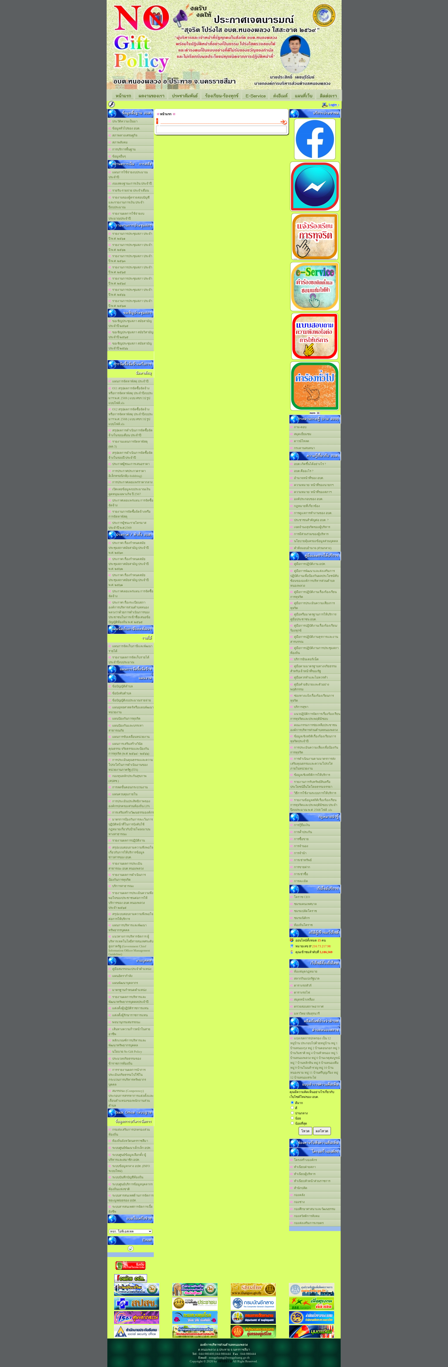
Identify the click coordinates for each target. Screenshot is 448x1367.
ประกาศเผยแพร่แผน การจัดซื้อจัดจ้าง (130, 503)
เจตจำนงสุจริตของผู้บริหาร (311, 527)
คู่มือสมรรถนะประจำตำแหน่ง (131, 969)
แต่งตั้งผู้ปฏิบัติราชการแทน (129, 1008)
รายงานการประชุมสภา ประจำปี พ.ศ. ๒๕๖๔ (130, 281)
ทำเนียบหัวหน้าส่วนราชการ (311, 1181)
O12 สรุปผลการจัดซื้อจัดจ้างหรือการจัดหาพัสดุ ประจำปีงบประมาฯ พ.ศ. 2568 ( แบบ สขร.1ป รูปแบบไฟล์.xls (130, 417)
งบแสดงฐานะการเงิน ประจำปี (131, 183)
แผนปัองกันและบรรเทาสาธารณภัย (125, 728)
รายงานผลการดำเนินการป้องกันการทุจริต (127, 877)
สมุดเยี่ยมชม (302, 434)
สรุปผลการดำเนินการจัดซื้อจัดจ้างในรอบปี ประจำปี (130, 455)
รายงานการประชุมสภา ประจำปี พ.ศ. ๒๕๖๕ (130, 270)
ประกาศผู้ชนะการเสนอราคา (130, 464)
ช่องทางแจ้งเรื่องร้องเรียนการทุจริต (312, 698)
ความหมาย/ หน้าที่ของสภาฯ (312, 492)
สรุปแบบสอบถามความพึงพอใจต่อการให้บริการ (130, 916)
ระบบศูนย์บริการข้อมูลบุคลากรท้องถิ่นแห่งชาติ (130, 1186)
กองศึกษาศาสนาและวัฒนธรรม (314, 1209)
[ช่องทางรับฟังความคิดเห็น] (315, 211)
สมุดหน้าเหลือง (304, 999)
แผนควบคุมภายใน (124, 794)
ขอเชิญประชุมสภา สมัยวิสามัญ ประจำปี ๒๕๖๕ (130, 334)
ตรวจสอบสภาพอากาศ (308, 1006)
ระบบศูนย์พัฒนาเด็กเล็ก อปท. (131, 1148)
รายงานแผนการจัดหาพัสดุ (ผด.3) (128, 444)
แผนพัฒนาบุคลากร (124, 983)
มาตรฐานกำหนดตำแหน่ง (129, 990)
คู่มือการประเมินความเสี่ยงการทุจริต (312, 605)
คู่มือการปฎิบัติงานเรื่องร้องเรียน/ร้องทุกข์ (314, 628)
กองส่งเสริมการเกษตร (308, 1223)
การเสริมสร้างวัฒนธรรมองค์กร (132, 812)
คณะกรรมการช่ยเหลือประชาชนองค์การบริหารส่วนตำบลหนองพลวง (314, 727)
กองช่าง (299, 1202)
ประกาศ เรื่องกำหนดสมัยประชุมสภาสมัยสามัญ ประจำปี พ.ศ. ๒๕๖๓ (128, 547)
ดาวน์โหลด (301, 441)
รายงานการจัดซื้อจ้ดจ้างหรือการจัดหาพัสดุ (129, 514)
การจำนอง (300, 846)
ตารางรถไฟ (301, 992)
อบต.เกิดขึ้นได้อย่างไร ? (309, 464)
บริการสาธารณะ (122, 886)
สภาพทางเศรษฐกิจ (124, 135)
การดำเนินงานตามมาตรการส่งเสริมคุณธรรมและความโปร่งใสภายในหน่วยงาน (313, 763)
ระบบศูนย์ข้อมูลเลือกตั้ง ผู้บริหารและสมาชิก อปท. (127, 1157)
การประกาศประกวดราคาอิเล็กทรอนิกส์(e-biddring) (127, 473)
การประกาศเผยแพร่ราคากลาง (132, 482)
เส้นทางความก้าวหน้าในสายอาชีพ (129, 1031)
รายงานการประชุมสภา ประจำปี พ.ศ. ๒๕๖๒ (130, 247)
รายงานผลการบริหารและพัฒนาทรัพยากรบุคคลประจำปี (128, 999)
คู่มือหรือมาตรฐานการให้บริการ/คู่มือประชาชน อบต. (313, 617)
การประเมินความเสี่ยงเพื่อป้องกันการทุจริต (314, 750)
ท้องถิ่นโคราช (303, 925)
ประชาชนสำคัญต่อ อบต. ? (311, 520)
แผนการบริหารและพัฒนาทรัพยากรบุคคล (127, 927)
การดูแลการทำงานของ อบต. (312, 513)
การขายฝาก (301, 867)
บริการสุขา (300, 707)
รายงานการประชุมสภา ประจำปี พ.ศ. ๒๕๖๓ (130, 258)
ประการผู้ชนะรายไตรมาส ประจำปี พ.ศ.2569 (127, 525)
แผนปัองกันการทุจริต (125, 718)
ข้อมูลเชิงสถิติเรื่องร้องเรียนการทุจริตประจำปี (313, 739)
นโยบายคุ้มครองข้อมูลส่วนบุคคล (315, 541)
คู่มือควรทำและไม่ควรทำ (310, 677)
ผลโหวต (322, 1131)
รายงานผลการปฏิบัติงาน (128, 840)
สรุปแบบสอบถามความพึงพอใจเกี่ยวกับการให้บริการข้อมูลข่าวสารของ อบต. (130, 852)
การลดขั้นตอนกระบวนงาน (129, 787)
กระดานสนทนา (304, 448)
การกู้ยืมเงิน (301, 825)
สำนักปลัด (300, 1188)
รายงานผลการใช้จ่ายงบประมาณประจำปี (126, 216)
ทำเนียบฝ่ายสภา (304, 1167)
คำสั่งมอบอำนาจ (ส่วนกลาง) (312, 548)
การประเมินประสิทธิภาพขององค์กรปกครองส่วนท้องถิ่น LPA (129, 803)
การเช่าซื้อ (300, 874)
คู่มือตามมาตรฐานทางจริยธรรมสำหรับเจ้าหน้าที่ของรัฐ (313, 668)
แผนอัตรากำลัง (122, 976)
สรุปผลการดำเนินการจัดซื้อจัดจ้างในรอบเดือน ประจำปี (130, 433)
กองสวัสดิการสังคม (306, 1216)
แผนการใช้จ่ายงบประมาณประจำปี (128, 174)
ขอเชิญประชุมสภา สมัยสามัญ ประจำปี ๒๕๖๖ (130, 346)
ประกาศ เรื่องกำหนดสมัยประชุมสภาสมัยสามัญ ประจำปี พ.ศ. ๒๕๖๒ (128, 564)
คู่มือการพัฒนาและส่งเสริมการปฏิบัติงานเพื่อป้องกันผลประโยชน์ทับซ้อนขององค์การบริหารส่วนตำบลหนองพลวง (314, 578)
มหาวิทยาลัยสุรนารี (306, 1013)
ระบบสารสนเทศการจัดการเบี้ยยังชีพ (130, 1209)
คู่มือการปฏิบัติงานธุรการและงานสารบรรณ (314, 639)
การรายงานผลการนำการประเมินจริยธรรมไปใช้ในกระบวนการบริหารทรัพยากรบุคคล (127, 1077)
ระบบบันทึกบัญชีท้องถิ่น (127, 1177)
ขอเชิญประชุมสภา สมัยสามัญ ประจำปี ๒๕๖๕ (130, 323)
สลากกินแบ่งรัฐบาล (306, 978)
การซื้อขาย (301, 839)
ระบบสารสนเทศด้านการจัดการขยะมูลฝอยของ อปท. (131, 1198)
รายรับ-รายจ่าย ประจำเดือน (130, 190)
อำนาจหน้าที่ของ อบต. (308, 478)
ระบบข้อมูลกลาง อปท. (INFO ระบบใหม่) (129, 1168)
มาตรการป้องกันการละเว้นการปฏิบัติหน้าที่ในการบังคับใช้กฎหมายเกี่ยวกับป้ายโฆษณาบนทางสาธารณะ (130, 827)
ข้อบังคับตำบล (121, 693)
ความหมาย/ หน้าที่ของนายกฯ (313, 485)
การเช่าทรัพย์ (302, 860)
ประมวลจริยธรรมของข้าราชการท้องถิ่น (124, 1061)
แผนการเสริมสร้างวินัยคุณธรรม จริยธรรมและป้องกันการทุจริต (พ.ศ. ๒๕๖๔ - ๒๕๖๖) (128, 748)
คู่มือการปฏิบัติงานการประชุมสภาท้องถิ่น (314, 650)
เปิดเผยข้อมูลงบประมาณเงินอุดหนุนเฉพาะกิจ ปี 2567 (129, 491)
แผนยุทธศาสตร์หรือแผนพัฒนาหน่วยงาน (131, 710)
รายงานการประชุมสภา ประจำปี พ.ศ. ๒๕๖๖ (130, 292)
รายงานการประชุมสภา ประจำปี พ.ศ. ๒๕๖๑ (130, 236)
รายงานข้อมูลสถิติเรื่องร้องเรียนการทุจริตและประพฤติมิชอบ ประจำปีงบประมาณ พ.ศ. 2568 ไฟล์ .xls (313, 805)
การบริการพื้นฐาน (123, 149)
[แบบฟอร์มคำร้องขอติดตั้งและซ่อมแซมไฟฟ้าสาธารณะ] (314, 311)
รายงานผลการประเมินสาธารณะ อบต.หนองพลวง (126, 866)
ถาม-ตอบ (299, 427)
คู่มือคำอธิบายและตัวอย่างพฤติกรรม (309, 687)
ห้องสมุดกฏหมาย (305, 971)
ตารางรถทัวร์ (302, 985)
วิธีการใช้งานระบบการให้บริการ (314, 793)
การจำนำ (299, 853)
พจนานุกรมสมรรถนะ (125, 1022)
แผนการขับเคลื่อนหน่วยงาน (130, 737)
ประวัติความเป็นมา (124, 121)
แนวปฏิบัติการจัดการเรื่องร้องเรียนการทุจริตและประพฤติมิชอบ (315, 716)
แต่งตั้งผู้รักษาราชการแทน (129, 1015)
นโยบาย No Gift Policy (126, 1051)
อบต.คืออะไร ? (303, 471)
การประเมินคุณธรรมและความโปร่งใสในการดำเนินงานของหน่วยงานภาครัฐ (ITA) (130, 764)
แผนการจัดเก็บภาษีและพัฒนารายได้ (130, 648)
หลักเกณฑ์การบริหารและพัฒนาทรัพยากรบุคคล (127, 1043)
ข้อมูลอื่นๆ (118, 156)
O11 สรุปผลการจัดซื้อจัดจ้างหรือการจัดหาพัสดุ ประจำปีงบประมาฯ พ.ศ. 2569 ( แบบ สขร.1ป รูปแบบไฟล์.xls (130, 396)
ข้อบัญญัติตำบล (122, 686)
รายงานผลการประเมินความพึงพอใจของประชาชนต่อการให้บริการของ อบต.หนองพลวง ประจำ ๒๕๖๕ (130, 900)
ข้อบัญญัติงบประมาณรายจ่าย (131, 700)
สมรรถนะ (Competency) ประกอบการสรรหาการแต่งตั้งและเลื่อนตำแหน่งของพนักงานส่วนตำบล (131, 1098)
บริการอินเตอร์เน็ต (306, 659)
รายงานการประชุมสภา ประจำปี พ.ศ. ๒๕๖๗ (130, 303)
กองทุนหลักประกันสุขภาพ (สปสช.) (127, 778)
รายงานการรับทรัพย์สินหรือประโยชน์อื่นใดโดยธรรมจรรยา (311, 784)
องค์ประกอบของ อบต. (308, 499)
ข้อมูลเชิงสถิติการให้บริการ (311, 775)
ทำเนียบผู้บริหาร (304, 1174)
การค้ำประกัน (302, 832)
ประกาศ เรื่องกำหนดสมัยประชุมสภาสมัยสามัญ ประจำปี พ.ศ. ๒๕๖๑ (128, 580)
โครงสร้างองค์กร (305, 1160)
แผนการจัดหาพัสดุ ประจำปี (129, 381)
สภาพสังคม (119, 142)
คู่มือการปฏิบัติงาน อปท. (309, 564)
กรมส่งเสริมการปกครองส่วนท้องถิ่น (129, 1132)
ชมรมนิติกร (301, 918)
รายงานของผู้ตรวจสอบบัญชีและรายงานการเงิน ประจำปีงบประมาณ (129, 202)
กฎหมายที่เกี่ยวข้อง (306, 506)
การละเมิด (300, 881)
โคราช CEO (301, 897)
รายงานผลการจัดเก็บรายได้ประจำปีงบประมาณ (128, 660)
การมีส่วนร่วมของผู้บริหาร (311, 534)
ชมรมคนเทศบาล (305, 904)
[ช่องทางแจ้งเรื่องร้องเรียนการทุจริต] (314, 260)
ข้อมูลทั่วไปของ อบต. (125, 128)
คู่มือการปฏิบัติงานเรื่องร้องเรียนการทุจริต (313, 594)
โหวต (305, 1131)
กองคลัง (299, 1195)
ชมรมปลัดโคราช (305, 911)
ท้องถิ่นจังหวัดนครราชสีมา (129, 1141)
